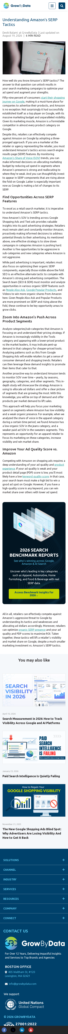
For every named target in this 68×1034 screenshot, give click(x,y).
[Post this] (13, 1029)
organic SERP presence (32, 629)
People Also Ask (15, 289)
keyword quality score (35, 476)
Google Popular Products (41, 289)
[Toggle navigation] (52, 5)
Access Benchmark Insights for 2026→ (34, 594)
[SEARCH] (62, 5)
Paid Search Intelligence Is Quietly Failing (31, 776)
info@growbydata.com (22, 983)
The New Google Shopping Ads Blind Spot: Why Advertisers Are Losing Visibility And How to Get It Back (31, 833)
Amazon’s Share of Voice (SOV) (21, 158)
